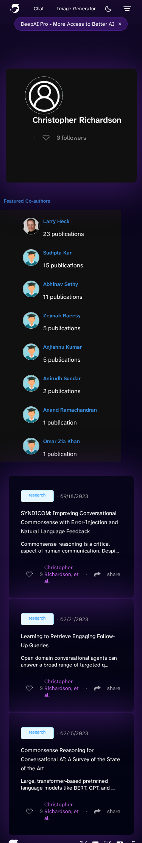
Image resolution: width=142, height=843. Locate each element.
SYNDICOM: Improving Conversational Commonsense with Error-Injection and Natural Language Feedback (69, 522)
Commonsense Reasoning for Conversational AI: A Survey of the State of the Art (70, 759)
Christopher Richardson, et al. (61, 574)
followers (71, 138)
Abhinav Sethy (60, 284)
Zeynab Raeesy (62, 315)
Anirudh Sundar (62, 378)
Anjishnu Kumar (62, 346)
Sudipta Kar (57, 252)
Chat (39, 8)
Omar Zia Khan (61, 441)
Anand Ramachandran (70, 409)
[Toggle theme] (108, 9)
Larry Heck (56, 221)
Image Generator (76, 8)
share (113, 574)
